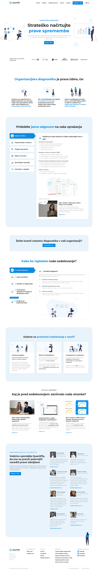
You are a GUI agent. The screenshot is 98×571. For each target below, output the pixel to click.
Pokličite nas (30, 553)
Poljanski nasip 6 (12, 555)
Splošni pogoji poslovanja (74, 568)
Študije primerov (45, 557)
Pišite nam (30, 551)
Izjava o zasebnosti (85, 568)
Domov (42, 551)
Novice (42, 555)
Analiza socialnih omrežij (62, 555)
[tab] (22, 136)
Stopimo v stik (78, 3)
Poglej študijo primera (55, 487)
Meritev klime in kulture (62, 562)
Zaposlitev (43, 553)
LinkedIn (81, 551)
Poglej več (14, 432)
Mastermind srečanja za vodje (63, 557)
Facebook (82, 555)
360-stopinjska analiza (61, 553)
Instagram (82, 553)
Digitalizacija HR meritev (62, 560)
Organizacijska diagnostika (63, 551)
